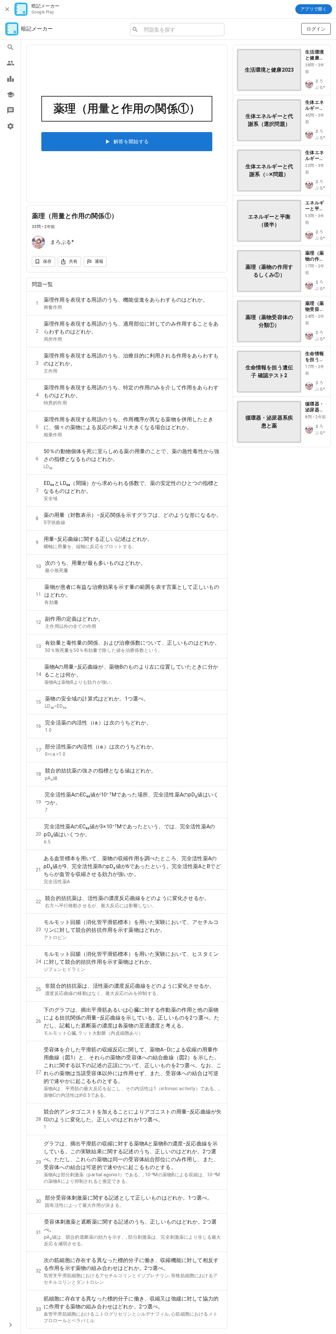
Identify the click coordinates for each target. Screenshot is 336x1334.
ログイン (316, 29)
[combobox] (181, 29)
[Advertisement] (282, 493)
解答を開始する (131, 142)
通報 (99, 261)
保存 (47, 261)
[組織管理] (10, 95)
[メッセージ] (10, 110)
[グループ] (10, 63)
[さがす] (10, 47)
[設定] (10, 126)
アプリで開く (314, 9)
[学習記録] (10, 79)
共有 (73, 261)
